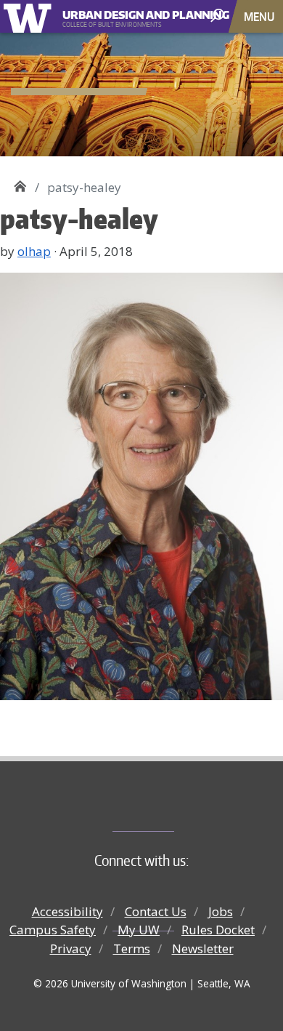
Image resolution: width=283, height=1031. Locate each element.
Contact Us (155, 911)
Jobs (220, 911)
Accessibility (67, 911)
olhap (34, 251)
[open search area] (218, 15)
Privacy (70, 948)
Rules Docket (218, 929)
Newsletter (203, 948)
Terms (131, 948)
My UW (139, 929)
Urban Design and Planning (129, 12)
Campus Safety (52, 929)
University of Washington (30, 16)
